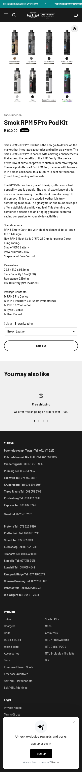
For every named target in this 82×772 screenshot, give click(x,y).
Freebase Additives (16, 674)
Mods (48, 626)
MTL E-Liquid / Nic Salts (59, 653)
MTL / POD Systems (57, 639)
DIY (47, 660)
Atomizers (51, 633)
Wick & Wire (11, 646)
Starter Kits (52, 619)
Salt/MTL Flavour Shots (18, 681)
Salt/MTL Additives (15, 687)
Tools (7, 660)
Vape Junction (13, 115)
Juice (7, 619)
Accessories (11, 653)
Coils (7, 633)
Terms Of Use (12, 714)
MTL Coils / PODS (55, 646)
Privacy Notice (13, 707)
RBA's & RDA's (12, 639)
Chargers (9, 626)
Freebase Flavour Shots (18, 667)
